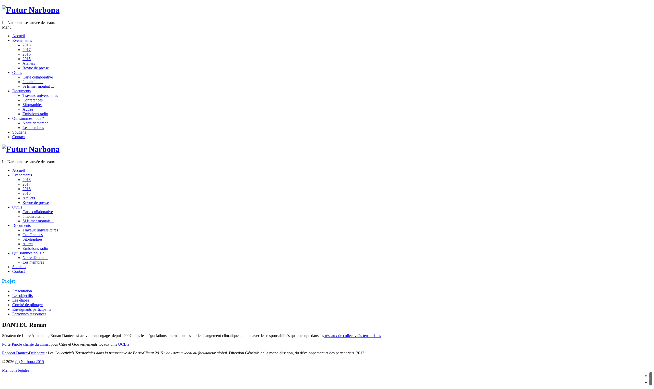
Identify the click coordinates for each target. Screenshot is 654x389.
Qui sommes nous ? (28, 118)
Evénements (22, 40)
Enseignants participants (31, 309)
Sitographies (32, 104)
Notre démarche (35, 123)
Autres (27, 109)
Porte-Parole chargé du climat (26, 344)
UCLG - (125, 344)
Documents (21, 91)
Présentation (22, 291)
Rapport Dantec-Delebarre (23, 353)
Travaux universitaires (40, 95)
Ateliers (28, 63)
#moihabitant (32, 82)
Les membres (33, 127)
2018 (26, 45)
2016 (26, 54)
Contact (18, 137)
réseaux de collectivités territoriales (352, 335)
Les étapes (20, 300)
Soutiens (19, 132)
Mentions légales (15, 370)
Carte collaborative (37, 77)
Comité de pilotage (27, 305)
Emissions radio (35, 114)
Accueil (18, 36)
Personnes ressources (29, 314)
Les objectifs (22, 295)
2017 (26, 49)
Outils (17, 72)
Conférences (32, 100)
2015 (26, 59)
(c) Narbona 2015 (29, 361)
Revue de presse (35, 68)
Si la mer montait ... (38, 86)
